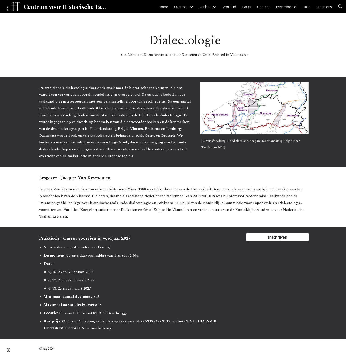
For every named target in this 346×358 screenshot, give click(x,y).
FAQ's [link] (246, 6)
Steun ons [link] (324, 6)
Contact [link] (263, 6)
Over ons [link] (181, 6)
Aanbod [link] (205, 6)
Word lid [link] (229, 6)
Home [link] (163, 6)
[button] (340, 6)
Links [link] (306, 6)
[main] (185, 45)
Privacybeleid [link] (286, 6)
